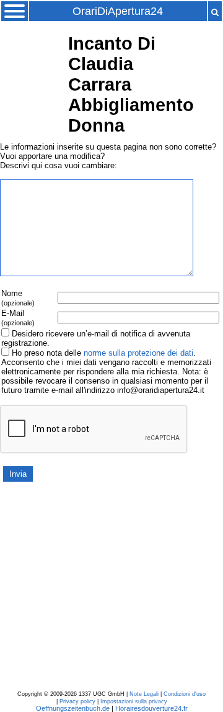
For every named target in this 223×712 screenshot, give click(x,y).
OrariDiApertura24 (117, 11)
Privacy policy (77, 701)
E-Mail (18, 318)
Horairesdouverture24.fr (151, 708)
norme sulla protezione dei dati (138, 353)
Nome (18, 298)
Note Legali (144, 694)
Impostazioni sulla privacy (133, 701)
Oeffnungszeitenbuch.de (73, 708)
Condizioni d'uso (185, 694)
